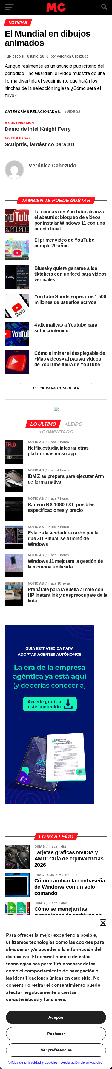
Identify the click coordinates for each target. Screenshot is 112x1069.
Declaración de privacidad (81, 1062)
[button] (103, 923)
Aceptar (56, 1017)
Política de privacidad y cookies (32, 1062)
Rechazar (56, 1034)
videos (74, 112)
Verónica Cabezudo (72, 56)
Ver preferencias (56, 1050)
